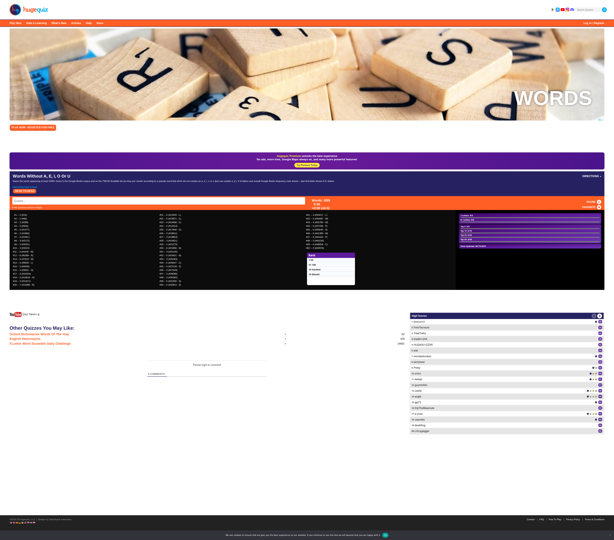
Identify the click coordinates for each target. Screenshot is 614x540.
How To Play (555, 519)
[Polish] (34, 522)
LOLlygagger (422, 431)
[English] (11, 522)
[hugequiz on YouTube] (563, 9)
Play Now (15, 23)
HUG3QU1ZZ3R (423, 344)
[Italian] (22, 522)
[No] (610, 535)
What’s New (58, 23)
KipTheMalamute (424, 408)
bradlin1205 (420, 339)
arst (416, 350)
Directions (590, 176)
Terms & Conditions (594, 519)
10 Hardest (315, 269)
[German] (19, 522)
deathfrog (420, 425)
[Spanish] (17, 522)
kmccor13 (419, 321)
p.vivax (419, 414)
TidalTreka (420, 333)
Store (99, 23)
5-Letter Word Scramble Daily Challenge (40, 343)
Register (599, 23)
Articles (76, 23)
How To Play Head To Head (25, 187)
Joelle (418, 390)
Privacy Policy (573, 519)
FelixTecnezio (421, 327)
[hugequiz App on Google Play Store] (553, 9)
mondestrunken (422, 356)
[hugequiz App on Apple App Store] (558, 9)
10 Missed (314, 274)
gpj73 (418, 402)
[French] (14, 522)
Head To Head (25, 191)
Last (594, 316)
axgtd (418, 396)
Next (599, 316)
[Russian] (28, 522)
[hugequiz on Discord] (572, 9)
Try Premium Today (307, 165)
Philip (417, 367)
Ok (385, 535)
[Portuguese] (25, 522)
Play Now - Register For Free (33, 127)
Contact (531, 519)
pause (590, 201)
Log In (587, 23)
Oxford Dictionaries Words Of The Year (39, 334)
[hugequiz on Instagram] (567, 9)
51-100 (312, 264)
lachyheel (419, 362)
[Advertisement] (307, 142)
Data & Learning (36, 23)
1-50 (311, 259)
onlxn (418, 373)
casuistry (420, 419)
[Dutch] (31, 522)
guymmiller (421, 385)
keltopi (418, 379)
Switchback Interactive (60, 519)
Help (89, 23)
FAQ (541, 519)
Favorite (588, 207)
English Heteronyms (25, 339)
